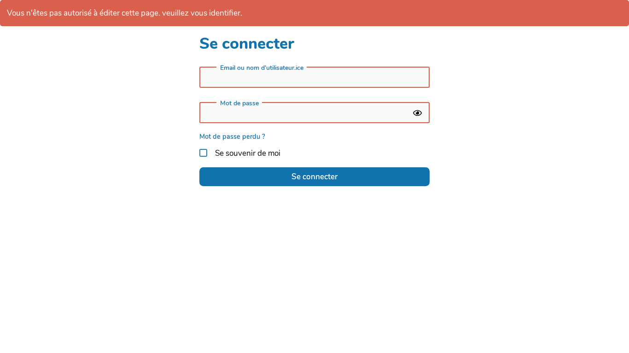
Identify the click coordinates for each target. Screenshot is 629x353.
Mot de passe (239, 103)
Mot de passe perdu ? (232, 136)
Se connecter (314, 176)
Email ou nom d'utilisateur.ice (261, 68)
